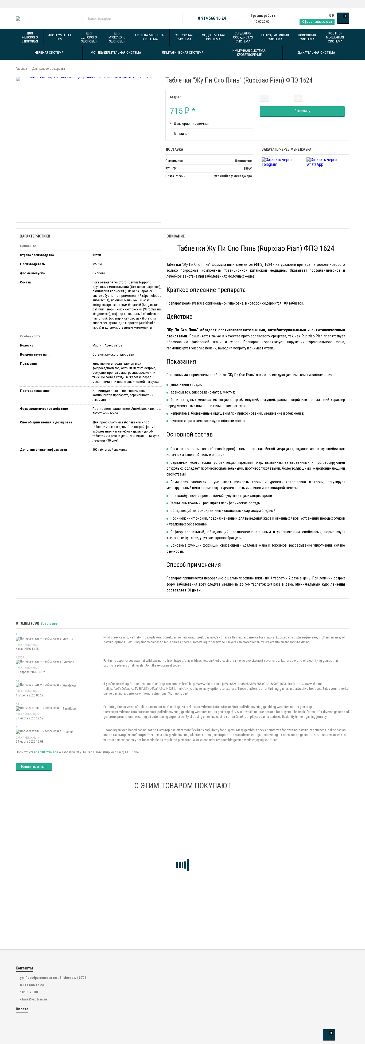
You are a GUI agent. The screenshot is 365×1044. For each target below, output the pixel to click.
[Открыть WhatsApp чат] (17, 4)
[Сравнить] (335, 98)
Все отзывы (49, 623)
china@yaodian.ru (33, 999)
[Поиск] (176, 18)
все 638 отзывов (46, 752)
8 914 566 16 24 (212, 18)
